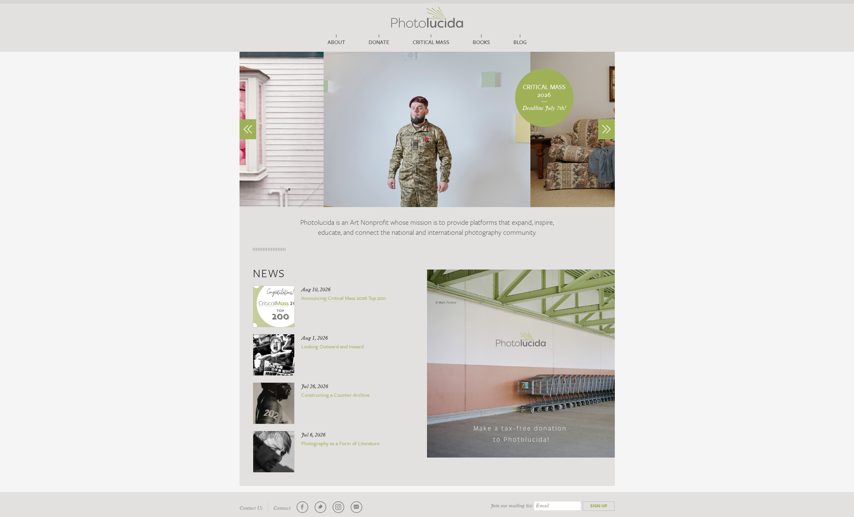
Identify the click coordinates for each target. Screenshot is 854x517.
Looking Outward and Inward (332, 346)
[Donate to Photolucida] (521, 364)
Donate (379, 42)
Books (481, 42)
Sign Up (598, 505)
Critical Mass (431, 42)
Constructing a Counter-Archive (335, 394)
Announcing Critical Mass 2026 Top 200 (343, 298)
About (336, 42)
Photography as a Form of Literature (340, 443)
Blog (520, 42)
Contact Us (251, 508)
